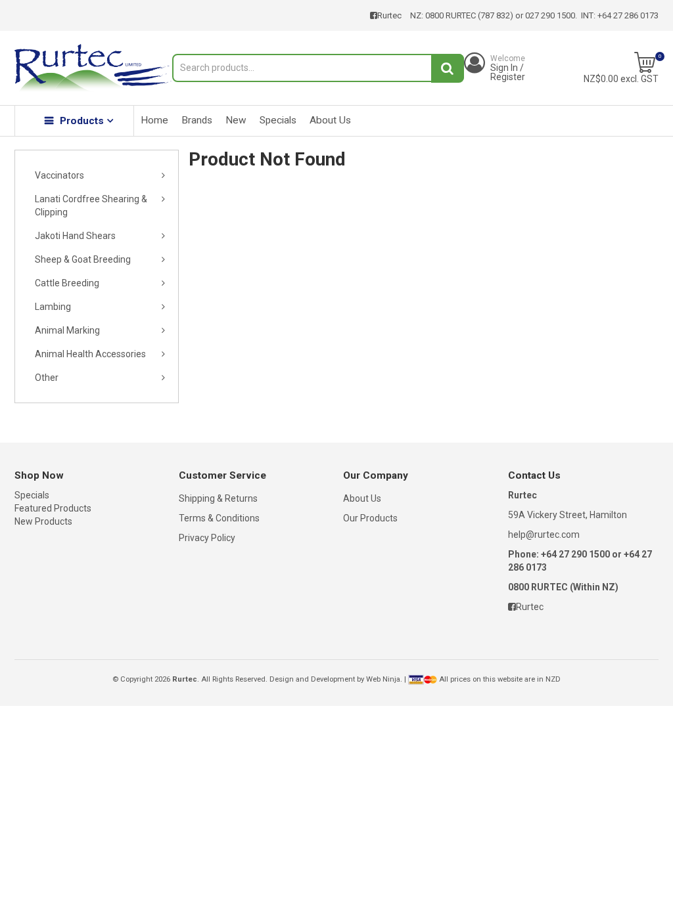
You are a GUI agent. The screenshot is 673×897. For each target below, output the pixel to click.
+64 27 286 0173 (628, 15)
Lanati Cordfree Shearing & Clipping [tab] (91, 205)
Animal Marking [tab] (67, 330)
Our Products (370, 518)
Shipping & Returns (218, 498)
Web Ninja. (384, 679)
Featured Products (52, 508)
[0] (644, 62)
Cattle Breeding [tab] (67, 283)
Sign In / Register (507, 67)
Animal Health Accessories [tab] (90, 354)
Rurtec (389, 15)
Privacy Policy (207, 538)
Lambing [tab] (53, 306)
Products (82, 121)
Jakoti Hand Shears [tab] (75, 235)
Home (154, 120)
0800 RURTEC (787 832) (469, 15)
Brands (196, 120)
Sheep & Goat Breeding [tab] (83, 259)
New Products (43, 521)
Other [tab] (46, 377)
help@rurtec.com (544, 534)
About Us (330, 120)
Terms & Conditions (219, 518)
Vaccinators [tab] (59, 175)
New (235, 120)
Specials (278, 120)
